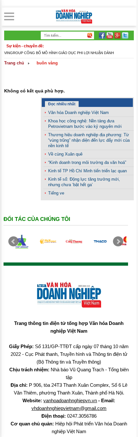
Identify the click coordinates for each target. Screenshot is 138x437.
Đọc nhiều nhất (61, 104)
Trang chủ (14, 63)
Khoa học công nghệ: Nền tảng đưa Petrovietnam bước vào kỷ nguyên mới (85, 124)
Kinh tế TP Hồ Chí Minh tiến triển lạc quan (87, 170)
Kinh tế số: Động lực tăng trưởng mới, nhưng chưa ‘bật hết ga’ (84, 182)
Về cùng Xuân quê (65, 154)
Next (118, 241)
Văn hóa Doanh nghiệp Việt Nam (78, 112)
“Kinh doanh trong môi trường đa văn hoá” (87, 162)
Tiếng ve (56, 193)
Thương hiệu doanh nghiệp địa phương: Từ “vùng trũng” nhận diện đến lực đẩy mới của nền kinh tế (89, 140)
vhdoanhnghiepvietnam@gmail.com (69, 408)
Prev (13, 241)
